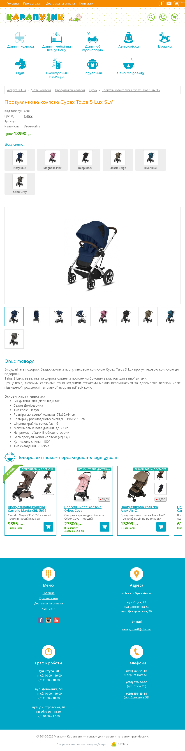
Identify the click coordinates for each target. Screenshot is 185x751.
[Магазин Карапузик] (44, 21)
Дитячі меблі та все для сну (56, 48)
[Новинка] (30, 486)
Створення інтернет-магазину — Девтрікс (82, 744)
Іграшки (165, 46)
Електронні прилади (56, 74)
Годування (92, 73)
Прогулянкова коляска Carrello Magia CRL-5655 (27, 509)
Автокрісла (128, 46)
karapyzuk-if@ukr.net (136, 629)
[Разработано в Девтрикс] (119, 745)
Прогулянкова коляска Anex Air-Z (139, 509)
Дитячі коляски (20, 46)
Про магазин (32, 3)
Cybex (28, 116)
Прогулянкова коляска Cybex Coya (83, 509)
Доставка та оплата (60, 3)
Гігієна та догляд (128, 73)
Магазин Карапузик (68, 736)
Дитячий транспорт (92, 48)
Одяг (20, 73)
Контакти (86, 3)
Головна (13, 3)
